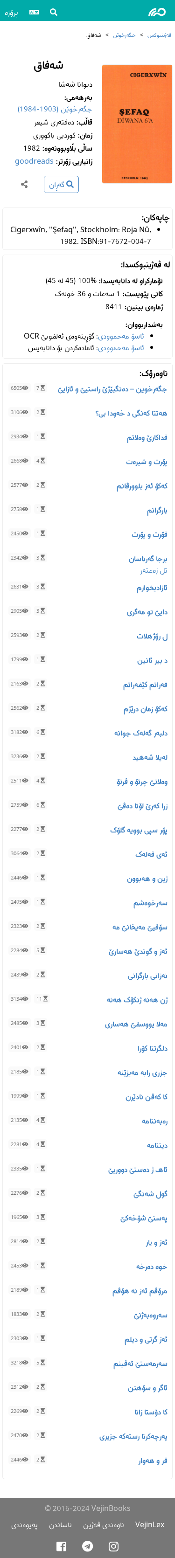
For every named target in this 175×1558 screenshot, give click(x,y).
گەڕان (57, 184)
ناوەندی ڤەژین (103, 1524)
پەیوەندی (24, 1524)
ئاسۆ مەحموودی (121, 336)
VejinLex (149, 1524)
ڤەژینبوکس (159, 34)
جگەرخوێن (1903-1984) (54, 109)
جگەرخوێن (124, 34)
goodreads (34, 161)
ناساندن (60, 1524)
